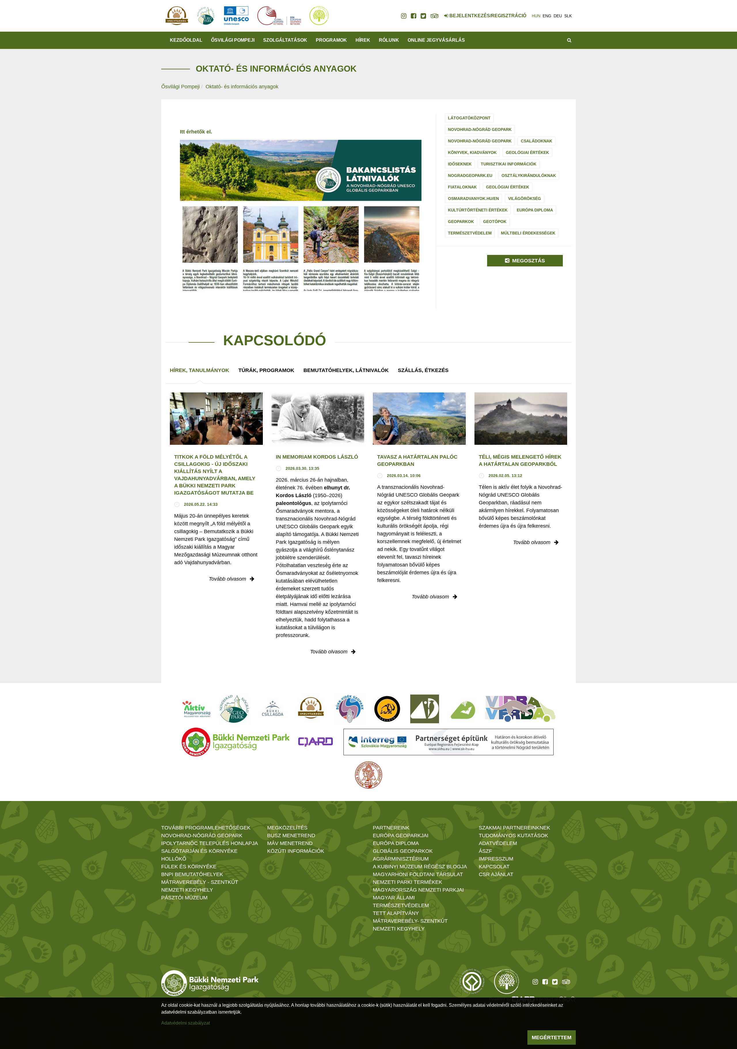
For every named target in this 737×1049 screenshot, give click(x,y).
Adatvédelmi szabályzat (185, 1023)
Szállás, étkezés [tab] (423, 370)
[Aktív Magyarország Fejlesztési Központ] (196, 709)
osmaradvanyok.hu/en (473, 198)
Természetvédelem (470, 233)
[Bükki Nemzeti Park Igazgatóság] (236, 742)
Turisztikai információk (508, 164)
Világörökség (524, 198)
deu (558, 16)
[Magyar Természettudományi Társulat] (369, 775)
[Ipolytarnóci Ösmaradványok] (311, 709)
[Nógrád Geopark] (234, 709)
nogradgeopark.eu (470, 175)
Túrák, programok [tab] (266, 370)
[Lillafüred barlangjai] (462, 709)
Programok (331, 40)
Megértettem (551, 1037)
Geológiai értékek (527, 152)
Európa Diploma (535, 210)
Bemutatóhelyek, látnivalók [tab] (346, 370)
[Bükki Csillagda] (272, 709)
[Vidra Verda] (520, 709)
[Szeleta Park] (387, 709)
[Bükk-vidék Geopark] (349, 709)
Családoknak (536, 141)
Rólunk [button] (389, 40)
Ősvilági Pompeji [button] (232, 40)
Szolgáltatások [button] (285, 40)
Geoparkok (461, 221)
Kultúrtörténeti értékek (478, 210)
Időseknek (460, 164)
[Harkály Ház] (424, 709)
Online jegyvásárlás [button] (436, 40)
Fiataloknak (462, 187)
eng (547, 16)
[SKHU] (448, 742)
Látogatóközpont (469, 118)
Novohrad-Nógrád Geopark (480, 129)
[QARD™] (315, 742)
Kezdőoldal (186, 40)
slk (568, 16)
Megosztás (528, 261)
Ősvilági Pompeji (180, 86)
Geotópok (494, 221)
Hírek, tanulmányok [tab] (199, 370)
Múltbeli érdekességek (528, 233)
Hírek (363, 40)
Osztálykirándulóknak (529, 175)
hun (536, 16)
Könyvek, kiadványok (472, 152)
